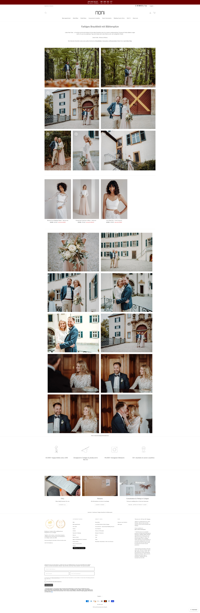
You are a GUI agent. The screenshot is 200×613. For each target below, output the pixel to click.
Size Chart (75, 526)
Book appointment (66, 18)
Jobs (96, 537)
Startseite (90, 512)
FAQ (73, 522)
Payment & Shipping (77, 532)
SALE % (128, 18)
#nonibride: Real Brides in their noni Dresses (104, 541)
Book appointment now (138, 504)
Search (74, 528)
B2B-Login (120, 524)
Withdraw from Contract (79, 548)
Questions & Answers (49, 5)
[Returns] (100, 486)
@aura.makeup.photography (140, 529)
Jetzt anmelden (48, 585)
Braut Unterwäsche (106, 18)
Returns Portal (76, 537)
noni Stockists (98, 528)
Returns (74, 535)
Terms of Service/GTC (77, 543)
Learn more (100, 504)
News (96, 535)
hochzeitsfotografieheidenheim (101, 435)
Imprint (74, 545)
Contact (74, 530)
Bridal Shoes (83, 18)
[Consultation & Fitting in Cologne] (137, 486)
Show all (62, 504)
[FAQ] (62, 486)
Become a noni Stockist (122, 522)
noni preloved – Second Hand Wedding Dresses (104, 526)
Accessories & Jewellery (94, 18)
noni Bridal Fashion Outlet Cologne (102, 524)
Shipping (148, 519)
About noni (135, 18)
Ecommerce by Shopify (102, 607)
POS (94, 607)
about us (51, 542)
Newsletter (97, 522)
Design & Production (99, 532)
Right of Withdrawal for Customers (80, 539)
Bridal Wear (75, 18)
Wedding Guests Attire (119, 18)
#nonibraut (95, 512)
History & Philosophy (99, 530)
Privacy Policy (76, 541)
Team (96, 539)
